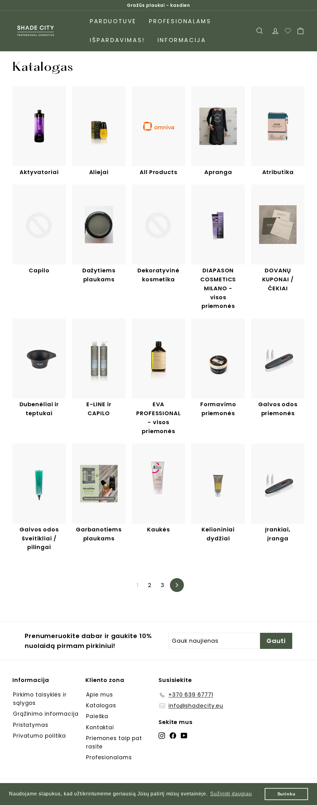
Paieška (97, 716)
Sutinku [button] (286, 793)
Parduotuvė (113, 21)
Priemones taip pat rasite (114, 742)
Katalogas (101, 705)
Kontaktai (100, 727)
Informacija (182, 40)
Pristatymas (30, 725)
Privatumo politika (39, 735)
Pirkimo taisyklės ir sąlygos (40, 699)
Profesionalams (180, 21)
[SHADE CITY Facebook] (173, 735)
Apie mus (99, 694)
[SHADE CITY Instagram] (161, 735)
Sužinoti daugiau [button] (231, 793)
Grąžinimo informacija (46, 714)
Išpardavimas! (117, 40)
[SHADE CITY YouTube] (184, 735)
